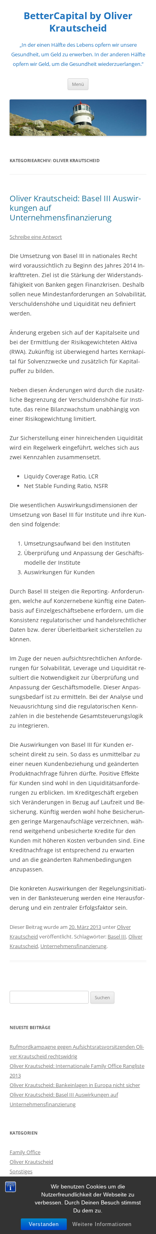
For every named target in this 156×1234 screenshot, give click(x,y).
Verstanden (44, 1224)
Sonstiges (21, 1171)
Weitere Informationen (102, 1224)
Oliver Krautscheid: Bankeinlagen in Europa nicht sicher (75, 1085)
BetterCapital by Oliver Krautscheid (78, 22)
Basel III (117, 936)
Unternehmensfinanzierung (73, 946)
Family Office (25, 1152)
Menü (78, 84)
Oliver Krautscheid (31, 1161)
